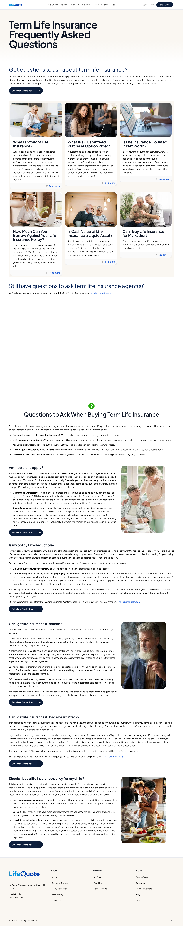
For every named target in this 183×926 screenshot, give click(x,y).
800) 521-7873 (147, 4)
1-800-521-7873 (114, 756)
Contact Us (56, 900)
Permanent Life (100, 888)
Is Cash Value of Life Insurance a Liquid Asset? (90, 233)
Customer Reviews (59, 883)
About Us (55, 877)
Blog (138, 894)
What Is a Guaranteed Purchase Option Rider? (89, 144)
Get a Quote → (164, 4)
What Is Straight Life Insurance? (30, 144)
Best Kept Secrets (144, 888)
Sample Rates (142, 877)
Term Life (98, 883)
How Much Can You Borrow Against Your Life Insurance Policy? (34, 235)
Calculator (140, 883)
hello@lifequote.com (101, 292)
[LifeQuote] (15, 4)
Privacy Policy (57, 894)
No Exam (97, 877)
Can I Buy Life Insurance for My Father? (143, 233)
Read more (54, 186)
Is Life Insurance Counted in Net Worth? (144, 144)
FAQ (138, 900)
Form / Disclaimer (59, 888)
